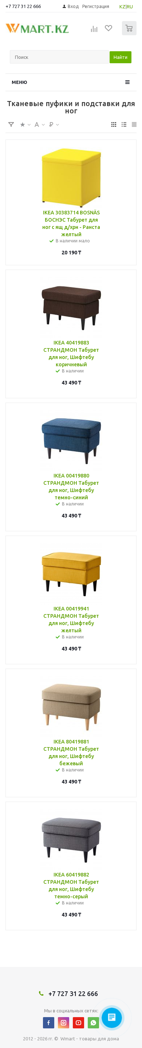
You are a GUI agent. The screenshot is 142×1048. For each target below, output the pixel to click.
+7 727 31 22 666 (23, 6)
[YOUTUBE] (78, 1022)
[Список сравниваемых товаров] (94, 31)
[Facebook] (48, 1022)
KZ (122, 6)
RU (130, 6)
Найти (120, 57)
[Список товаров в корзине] (130, 33)
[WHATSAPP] (93, 1022)
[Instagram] (63, 1022)
